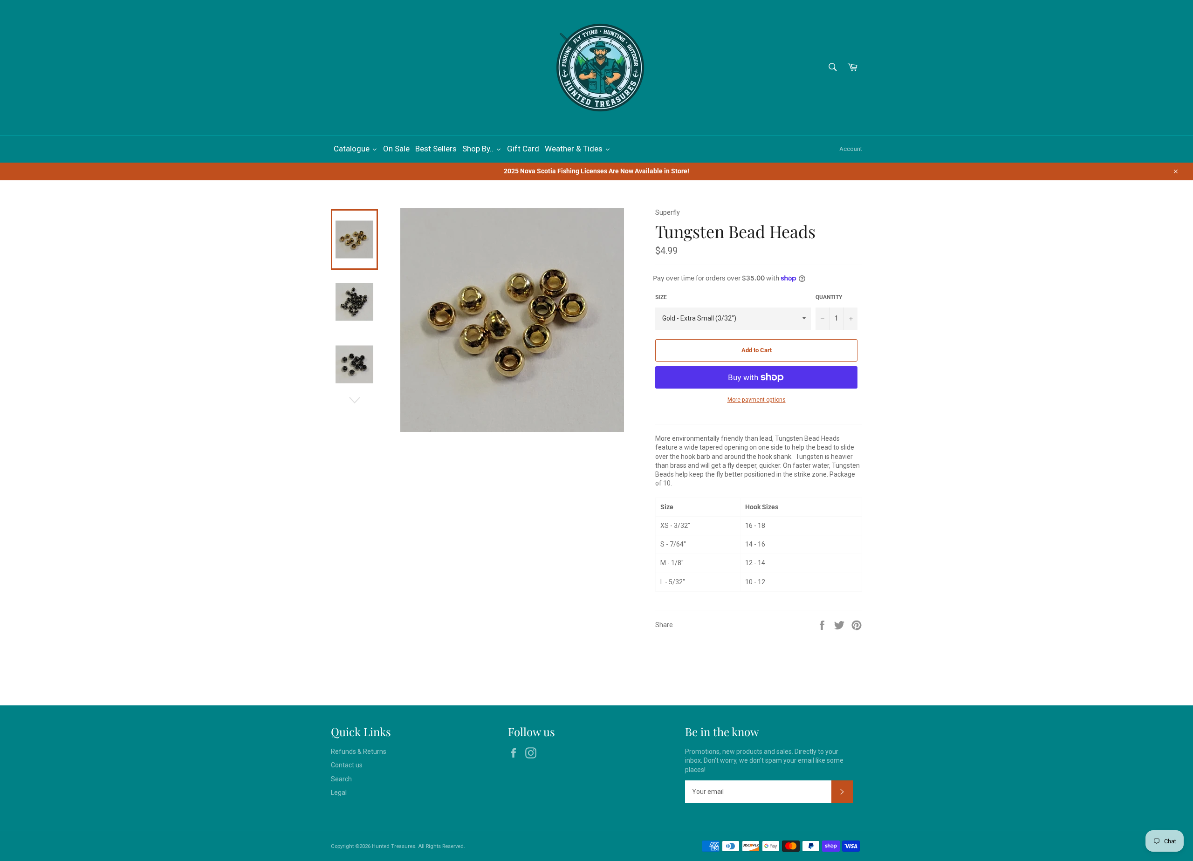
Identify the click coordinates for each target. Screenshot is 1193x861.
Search (341, 779)
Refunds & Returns (358, 751)
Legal (339, 792)
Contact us (347, 765)
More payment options (756, 399)
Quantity (829, 297)
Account (850, 148)
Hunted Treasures (393, 846)
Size (661, 297)
